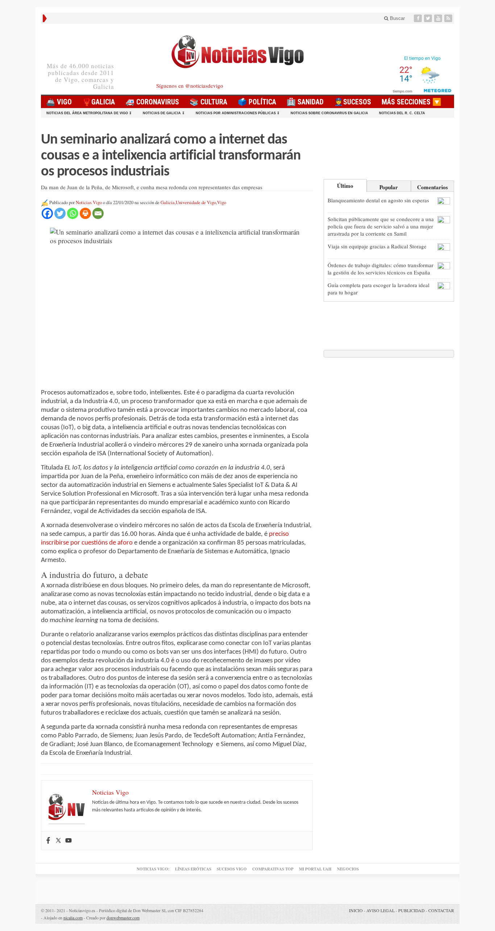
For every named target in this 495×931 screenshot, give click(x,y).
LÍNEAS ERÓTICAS (193, 869)
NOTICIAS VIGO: (153, 869)
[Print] (85, 213)
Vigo (221, 202)
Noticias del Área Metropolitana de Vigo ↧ (89, 113)
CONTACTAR (441, 910)
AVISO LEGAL (380, 910)
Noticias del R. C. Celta (402, 113)
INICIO (356, 910)
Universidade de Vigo (196, 202)
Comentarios (432, 187)
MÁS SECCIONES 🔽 (411, 102)
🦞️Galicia (98, 102)
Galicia (168, 202)
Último (345, 186)
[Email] (98, 213)
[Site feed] (449, 18)
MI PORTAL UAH (315, 869)
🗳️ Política (257, 102)
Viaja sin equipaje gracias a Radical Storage (377, 246)
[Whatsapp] (72, 213)
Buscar (396, 18)
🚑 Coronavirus (152, 102)
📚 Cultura (208, 102)
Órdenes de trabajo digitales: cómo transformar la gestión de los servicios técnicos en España (380, 268)
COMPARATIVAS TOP (273, 869)
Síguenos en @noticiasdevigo (189, 85)
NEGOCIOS (348, 869)
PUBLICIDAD (411, 910)
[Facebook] (418, 18)
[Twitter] (429, 18)
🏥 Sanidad (305, 102)
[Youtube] (439, 18)
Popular (388, 187)
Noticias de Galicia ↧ (164, 113)
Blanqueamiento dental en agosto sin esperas (378, 200)
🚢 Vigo (59, 102)
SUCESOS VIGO (232, 869)
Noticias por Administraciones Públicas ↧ (238, 113)
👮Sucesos (352, 102)
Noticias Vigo (89, 202)
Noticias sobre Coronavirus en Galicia (329, 113)
